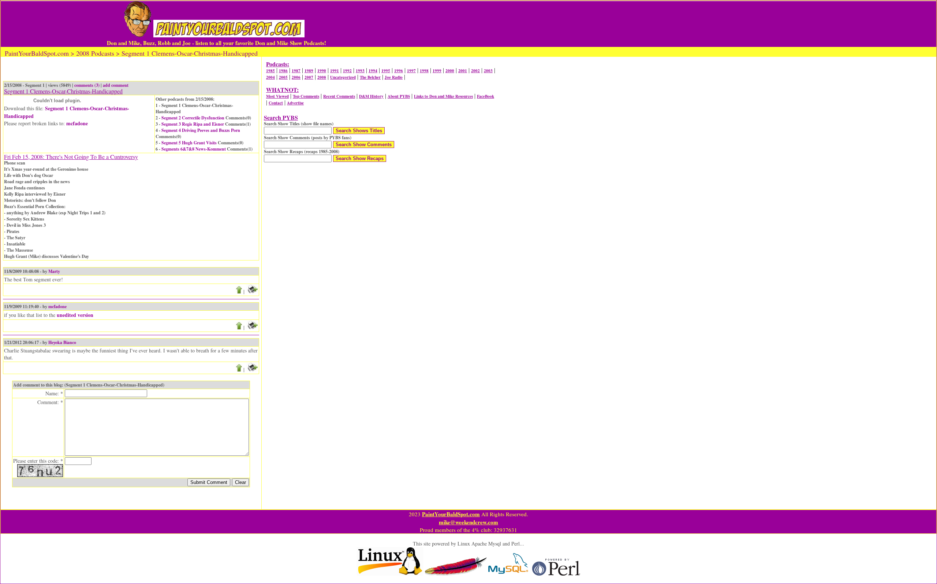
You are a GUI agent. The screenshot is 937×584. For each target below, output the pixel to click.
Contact (276, 103)
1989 (309, 71)
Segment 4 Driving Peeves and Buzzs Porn (200, 130)
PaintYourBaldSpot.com (451, 514)
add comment (115, 85)
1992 (347, 71)
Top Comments (306, 96)
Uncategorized (343, 77)
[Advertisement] (561, 23)
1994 (373, 71)
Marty (54, 271)
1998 (424, 71)
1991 (334, 71)
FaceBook (485, 96)
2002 (475, 71)
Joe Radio (394, 77)
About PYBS (399, 96)
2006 (296, 77)
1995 (385, 71)
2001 (462, 71)
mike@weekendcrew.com (468, 522)
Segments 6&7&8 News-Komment (193, 149)
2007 (309, 77)
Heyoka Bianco (62, 342)
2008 (321, 77)
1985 (270, 71)
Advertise (295, 103)
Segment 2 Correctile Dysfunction (192, 118)
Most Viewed (277, 96)
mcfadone (77, 123)
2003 (488, 71)
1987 (296, 71)
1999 (437, 71)
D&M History (371, 96)
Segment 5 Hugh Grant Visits (189, 143)
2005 (283, 77)
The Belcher (370, 77)
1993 (360, 71)
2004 (270, 77)
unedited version (75, 315)
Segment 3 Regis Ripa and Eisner (192, 124)
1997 (411, 71)
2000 (449, 71)
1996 (398, 71)
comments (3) (87, 85)
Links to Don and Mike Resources (443, 96)
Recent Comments (339, 96)
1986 (283, 71)
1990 (321, 71)
